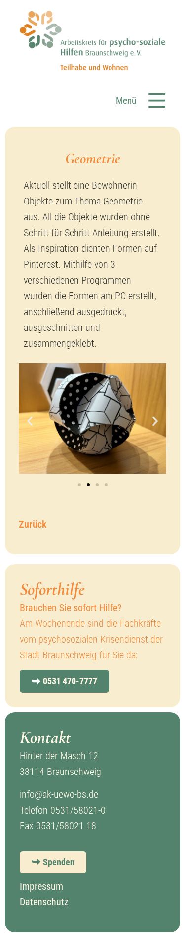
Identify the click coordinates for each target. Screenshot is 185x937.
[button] (141, 90)
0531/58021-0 (78, 810)
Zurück (32, 524)
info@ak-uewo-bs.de (59, 794)
